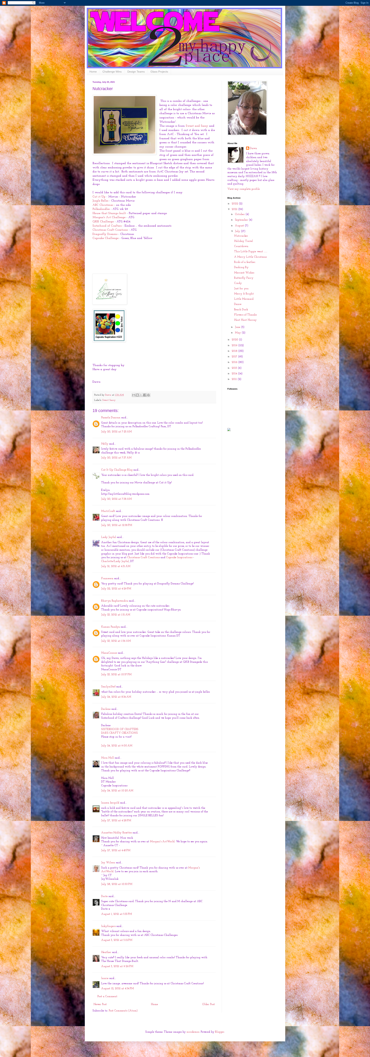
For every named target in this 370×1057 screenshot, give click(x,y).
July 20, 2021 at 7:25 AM (116, 431)
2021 (235, 209)
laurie (104, 978)
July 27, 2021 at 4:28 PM (116, 820)
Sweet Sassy (108, 400)
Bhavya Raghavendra (114, 600)
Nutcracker (241, 236)
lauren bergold (110, 802)
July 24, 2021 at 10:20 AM (117, 790)
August (240, 225)
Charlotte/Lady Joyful (115, 561)
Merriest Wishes (244, 272)
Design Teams (136, 71)
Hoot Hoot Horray (245, 320)
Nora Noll (107, 757)
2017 (235, 356)
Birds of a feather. (245, 262)
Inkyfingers (108, 926)
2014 (235, 373)
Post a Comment (107, 996)
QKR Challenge (103, 221)
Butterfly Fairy (243, 278)
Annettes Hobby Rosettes (116, 832)
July (238, 231)
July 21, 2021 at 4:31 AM (115, 566)
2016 (235, 362)
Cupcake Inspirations (179, 557)
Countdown (241, 246)
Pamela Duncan (110, 417)
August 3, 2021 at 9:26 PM (117, 966)
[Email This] (134, 395)
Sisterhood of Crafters (107, 225)
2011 (235, 379)
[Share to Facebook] (145, 395)
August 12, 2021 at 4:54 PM (117, 988)
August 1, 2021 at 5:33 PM (116, 914)
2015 (235, 368)
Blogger (219, 1032)
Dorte (104, 896)
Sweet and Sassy (197, 125)
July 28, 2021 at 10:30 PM (116, 884)
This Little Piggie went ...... (250, 251)
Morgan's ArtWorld (162, 841)
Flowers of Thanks (245, 314)
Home (93, 71)
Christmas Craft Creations (110, 229)
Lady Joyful (108, 537)
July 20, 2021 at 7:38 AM (116, 499)
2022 (235, 203)
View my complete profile (243, 189)
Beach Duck (241, 309)
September (242, 220)
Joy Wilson (108, 862)
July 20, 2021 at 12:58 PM (116, 525)
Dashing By (241, 267)
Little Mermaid (244, 299)
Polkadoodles (101, 209)
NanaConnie (109, 653)
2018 (235, 351)
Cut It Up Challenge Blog (117, 470)
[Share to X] (141, 395)
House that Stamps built (109, 213)
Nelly (104, 443)
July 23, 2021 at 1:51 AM (115, 614)
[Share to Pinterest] (148, 395)
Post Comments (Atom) (123, 1010)
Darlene (106, 709)
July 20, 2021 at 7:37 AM (116, 457)
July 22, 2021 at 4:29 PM (116, 588)
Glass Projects (159, 71)
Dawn (253, 148)
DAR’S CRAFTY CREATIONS (119, 733)
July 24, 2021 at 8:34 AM (116, 697)
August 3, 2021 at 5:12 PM (116, 940)
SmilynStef (108, 686)
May (238, 332)
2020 (235, 339)
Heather (106, 952)
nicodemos (193, 1032)
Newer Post (100, 1004)
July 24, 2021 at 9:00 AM (116, 745)
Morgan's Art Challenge (108, 217)
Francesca (107, 578)
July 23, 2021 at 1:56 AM (116, 641)
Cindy (238, 283)
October (240, 214)
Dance (237, 304)
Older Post (208, 1004)
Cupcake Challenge (105, 238)
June (238, 327)
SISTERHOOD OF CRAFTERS (119, 729)
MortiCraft (108, 511)
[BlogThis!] (137, 395)
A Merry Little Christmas (250, 257)
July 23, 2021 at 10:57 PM (116, 674)
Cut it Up (98, 196)
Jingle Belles (100, 200)
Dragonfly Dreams (105, 234)
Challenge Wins (112, 71)
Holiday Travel (243, 241)
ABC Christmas (103, 205)
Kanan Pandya (110, 627)
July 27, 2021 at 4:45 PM (115, 850)
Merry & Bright (244, 293)
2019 (235, 345)
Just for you (241, 288)
